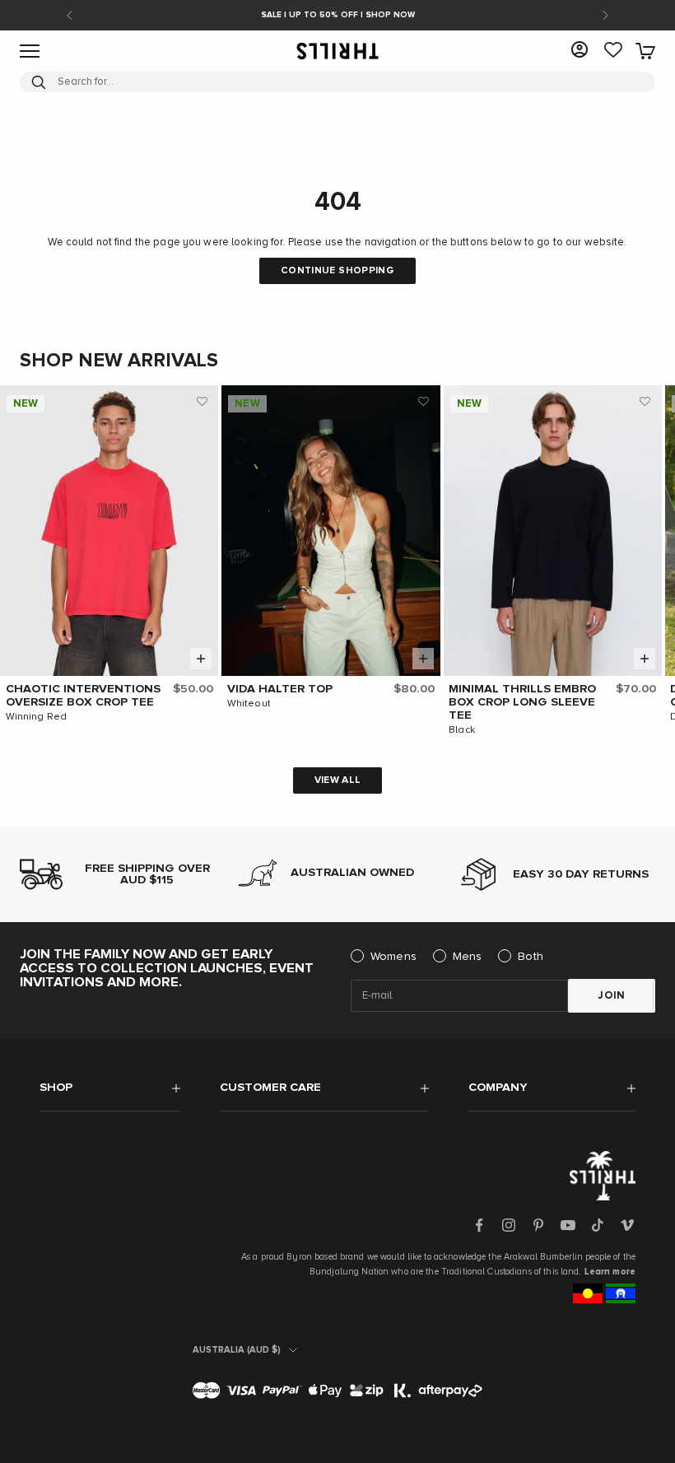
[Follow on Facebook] (479, 1225)
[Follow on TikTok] (597, 1225)
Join (612, 995)
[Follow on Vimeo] (627, 1225)
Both (530, 956)
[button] (202, 402)
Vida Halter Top (280, 689)
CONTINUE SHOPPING (337, 271)
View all (337, 780)
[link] (613, 51)
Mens (467, 956)
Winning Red (36, 717)
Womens (393, 956)
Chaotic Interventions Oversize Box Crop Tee (83, 695)
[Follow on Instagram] (508, 1225)
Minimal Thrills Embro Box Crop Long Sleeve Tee (522, 702)
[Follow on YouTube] (568, 1225)
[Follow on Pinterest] (538, 1225)
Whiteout (249, 704)
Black (462, 730)
